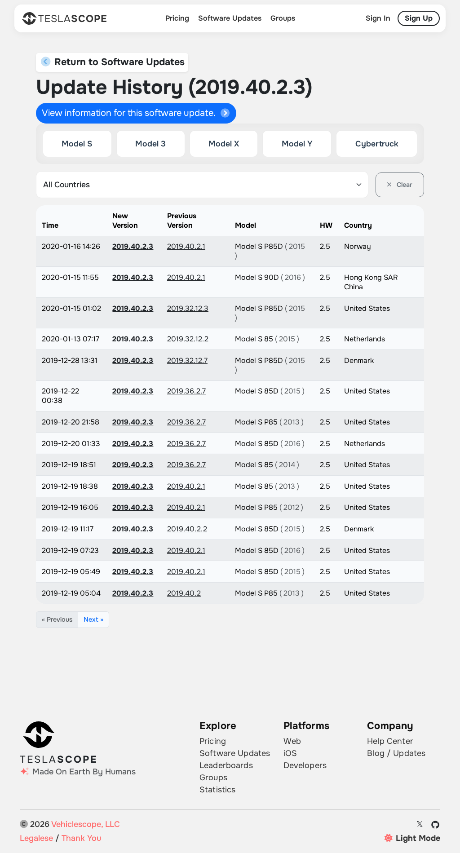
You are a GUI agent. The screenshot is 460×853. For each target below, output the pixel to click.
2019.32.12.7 (187, 360)
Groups (282, 18)
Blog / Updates (396, 753)
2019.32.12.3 (187, 308)
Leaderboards (226, 765)
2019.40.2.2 (187, 529)
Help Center (390, 741)
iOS (290, 753)
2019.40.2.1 (186, 246)
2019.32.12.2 (187, 339)
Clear (403, 185)
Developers (305, 765)
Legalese (36, 838)
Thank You (81, 838)
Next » (93, 619)
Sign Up (419, 18)
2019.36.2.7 (186, 391)
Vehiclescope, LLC (85, 824)
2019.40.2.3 (132, 246)
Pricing (177, 18)
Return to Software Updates (118, 62)
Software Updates (229, 18)
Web (292, 741)
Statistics (217, 790)
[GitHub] (435, 825)
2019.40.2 (184, 593)
